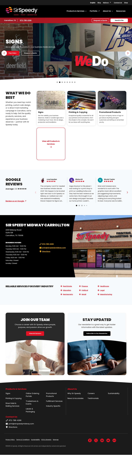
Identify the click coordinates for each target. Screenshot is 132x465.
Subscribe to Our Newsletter (96, 333)
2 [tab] (59, 82)
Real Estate (67, 286)
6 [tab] (69, 82)
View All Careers (35, 333)
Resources (120, 11)
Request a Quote (100, 20)
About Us (107, 11)
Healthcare (104, 286)
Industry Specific (53, 406)
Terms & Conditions (23, 440)
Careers (91, 393)
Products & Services (75, 11)
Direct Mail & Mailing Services (12, 404)
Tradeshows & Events (32, 402)
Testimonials (93, 398)
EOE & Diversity (46, 440)
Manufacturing (106, 294)
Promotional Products (110, 112)
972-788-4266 (25, 20)
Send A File (119, 20)
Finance (85, 286)
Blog (99, 3)
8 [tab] (74, 82)
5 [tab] (67, 82)
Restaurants (68, 294)
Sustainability (113, 393)
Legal (102, 290)
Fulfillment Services (54, 401)
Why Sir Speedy (74, 393)
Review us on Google (15, 201)
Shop (126, 3)
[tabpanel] (66, 51)
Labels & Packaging (30, 410)
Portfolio (93, 11)
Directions (46, 251)
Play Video (12, 53)
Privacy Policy (10, 440)
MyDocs (106, 3)
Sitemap (56, 440)
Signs (40, 112)
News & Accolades (75, 398)
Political (85, 290)
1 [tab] (57, 82)
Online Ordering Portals (32, 394)
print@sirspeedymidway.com (54, 248)
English (92, 3)
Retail (84, 294)
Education (67, 290)
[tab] (76, 205)
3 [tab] (62, 82)
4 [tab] (64, 82)
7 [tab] (72, 82)
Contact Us (118, 3)
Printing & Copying (78, 112)
